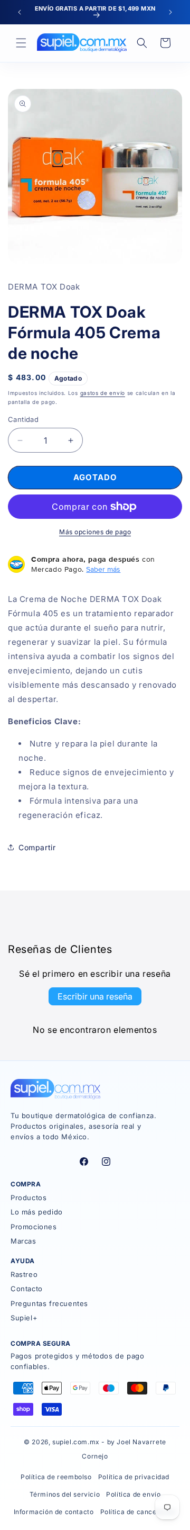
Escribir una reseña (95, 996)
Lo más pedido (37, 1212)
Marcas (23, 1241)
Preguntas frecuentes (49, 1303)
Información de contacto (54, 1512)
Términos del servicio (65, 1494)
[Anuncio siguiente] (170, 12)
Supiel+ (24, 1317)
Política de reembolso (56, 1477)
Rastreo (24, 1274)
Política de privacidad (133, 1477)
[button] (21, 43)
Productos (28, 1197)
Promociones (34, 1226)
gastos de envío (103, 393)
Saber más (103, 569)
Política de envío (133, 1494)
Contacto (27, 1288)
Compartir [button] (36, 847)
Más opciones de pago (95, 532)
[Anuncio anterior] (19, 12)
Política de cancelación (138, 1512)
